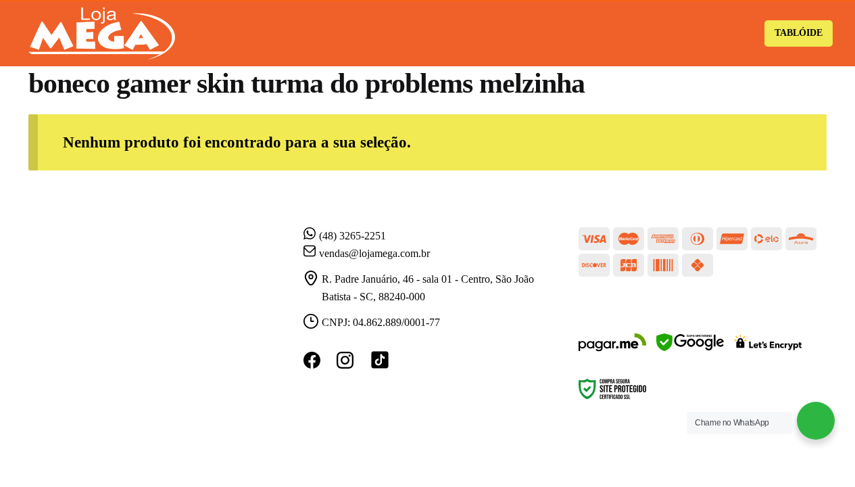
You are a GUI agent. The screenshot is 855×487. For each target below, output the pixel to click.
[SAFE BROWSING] (690, 350)
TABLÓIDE (799, 33)
